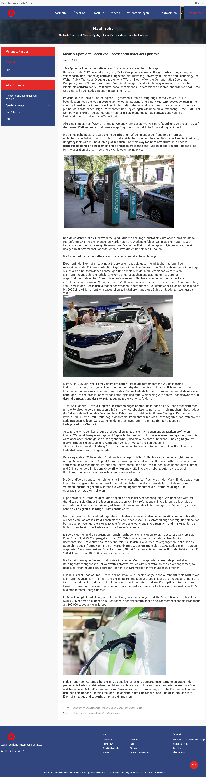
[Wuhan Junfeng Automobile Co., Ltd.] (11, 13)
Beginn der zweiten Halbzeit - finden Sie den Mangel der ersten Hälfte (106, 708)
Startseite (63, 35)
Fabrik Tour (108, 744)
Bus (8, 119)
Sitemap (133, 748)
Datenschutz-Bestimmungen (140, 752)
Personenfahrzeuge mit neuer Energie (21, 97)
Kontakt (106, 752)
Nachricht (77, 35)
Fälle (8, 69)
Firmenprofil (108, 740)
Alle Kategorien (179, 752)
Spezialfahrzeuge (15, 105)
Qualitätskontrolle (111, 748)
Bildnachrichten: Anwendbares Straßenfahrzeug (96, 713)
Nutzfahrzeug (13, 112)
